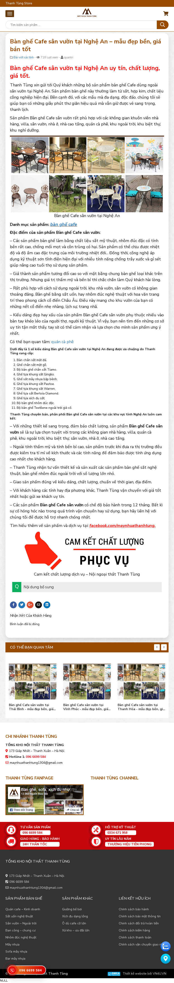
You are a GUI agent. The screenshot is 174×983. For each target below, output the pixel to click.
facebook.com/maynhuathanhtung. (122, 525)
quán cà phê (62, 341)
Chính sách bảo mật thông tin (140, 916)
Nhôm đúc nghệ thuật (20, 937)
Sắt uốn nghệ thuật (19, 916)
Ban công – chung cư (20, 930)
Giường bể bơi (72, 909)
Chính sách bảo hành (134, 909)
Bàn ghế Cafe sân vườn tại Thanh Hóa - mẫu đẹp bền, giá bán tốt (86, 707)
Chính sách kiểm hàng (134, 930)
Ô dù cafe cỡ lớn (74, 923)
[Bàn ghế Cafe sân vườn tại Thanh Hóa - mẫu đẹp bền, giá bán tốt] (87, 680)
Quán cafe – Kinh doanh (22, 909)
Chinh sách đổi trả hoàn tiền (139, 923)
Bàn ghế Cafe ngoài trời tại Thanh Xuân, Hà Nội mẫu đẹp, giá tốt (140, 707)
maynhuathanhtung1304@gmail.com (36, 763)
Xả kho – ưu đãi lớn (75, 930)
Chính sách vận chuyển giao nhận (143, 944)
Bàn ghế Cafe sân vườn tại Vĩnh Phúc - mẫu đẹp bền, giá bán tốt (31, 707)
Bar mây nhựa (15, 958)
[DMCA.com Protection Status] (114, 973)
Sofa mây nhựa (16, 951)
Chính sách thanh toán (135, 937)
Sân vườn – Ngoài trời (20, 923)
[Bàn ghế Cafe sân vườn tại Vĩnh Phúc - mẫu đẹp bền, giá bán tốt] (32, 680)
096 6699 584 (19, 882)
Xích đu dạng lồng (75, 916)
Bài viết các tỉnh (24, 57)
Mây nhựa (12, 944)
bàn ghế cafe (63, 224)
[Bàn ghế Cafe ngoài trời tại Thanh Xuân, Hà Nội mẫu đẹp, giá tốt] (141, 680)
